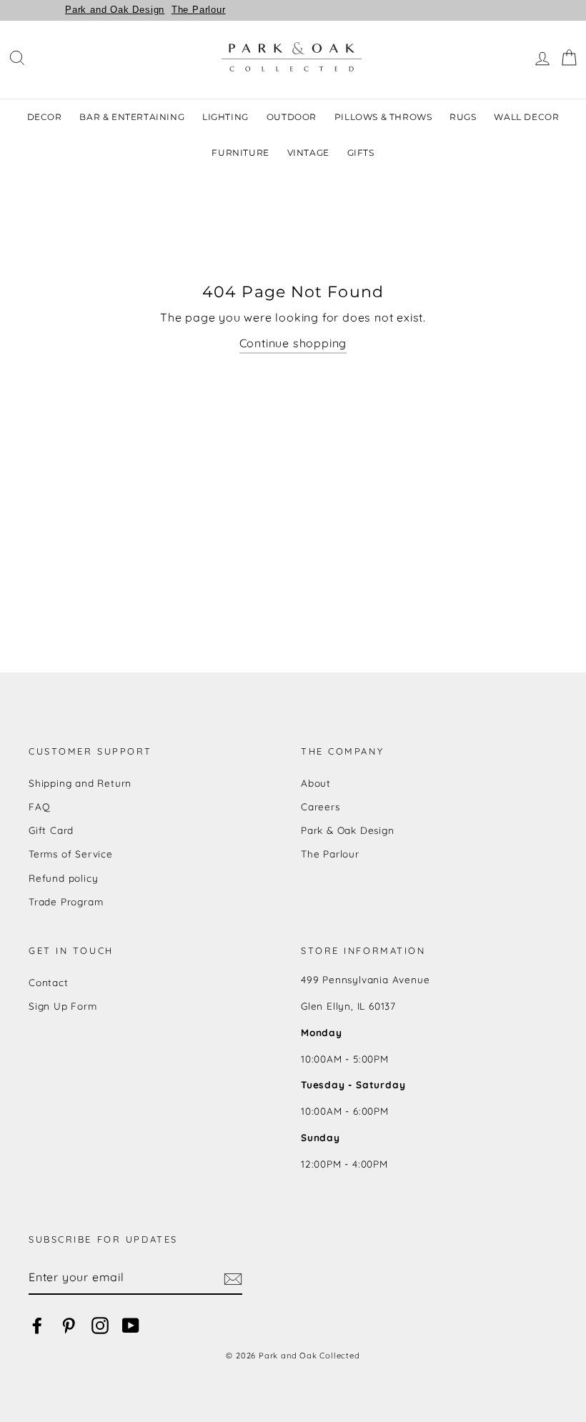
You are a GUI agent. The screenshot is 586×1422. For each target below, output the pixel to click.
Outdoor (292, 116)
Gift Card (51, 830)
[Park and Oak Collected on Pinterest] (68, 1325)
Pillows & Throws (383, 116)
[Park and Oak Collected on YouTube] (130, 1325)
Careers (320, 806)
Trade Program (66, 901)
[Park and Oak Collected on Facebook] (37, 1325)
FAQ (39, 806)
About (316, 783)
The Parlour (199, 9)
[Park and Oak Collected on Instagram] (100, 1325)
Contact (49, 982)
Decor (44, 116)
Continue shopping (293, 343)
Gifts (360, 152)
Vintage (308, 152)
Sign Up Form (63, 1006)
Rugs (463, 116)
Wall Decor (526, 116)
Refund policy (63, 878)
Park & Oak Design (347, 830)
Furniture (240, 152)
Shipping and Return (80, 783)
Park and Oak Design (114, 9)
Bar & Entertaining (131, 116)
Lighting (225, 116)
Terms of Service (71, 853)
